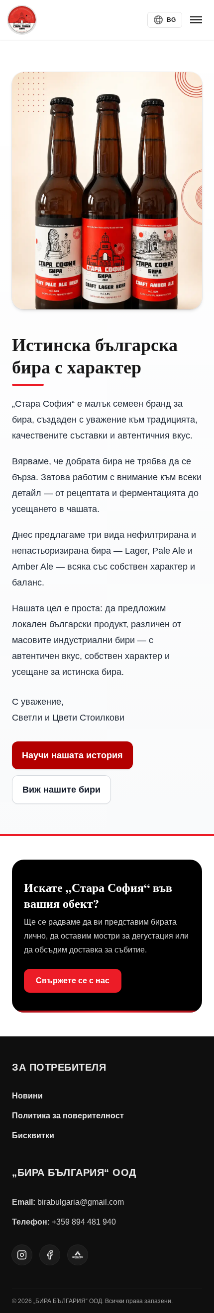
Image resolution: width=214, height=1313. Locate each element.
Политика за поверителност (68, 1115)
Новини (27, 1096)
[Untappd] (78, 1255)
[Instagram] (22, 1255)
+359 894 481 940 (84, 1222)
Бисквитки (33, 1135)
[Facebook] (50, 1255)
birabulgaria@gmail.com (80, 1202)
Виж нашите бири (61, 790)
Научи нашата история (72, 755)
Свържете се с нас (72, 980)
